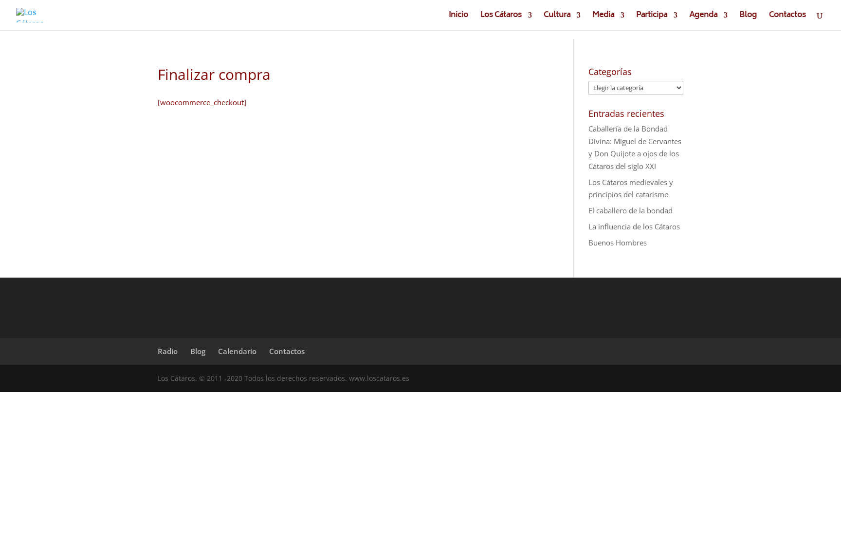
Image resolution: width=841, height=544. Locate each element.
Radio (168, 351)
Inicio (458, 17)
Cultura (557, 17)
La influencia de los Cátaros (634, 226)
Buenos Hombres (617, 242)
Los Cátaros (501, 17)
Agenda (703, 17)
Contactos (787, 17)
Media (603, 17)
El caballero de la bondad (630, 210)
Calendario (237, 351)
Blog (748, 17)
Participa (651, 17)
